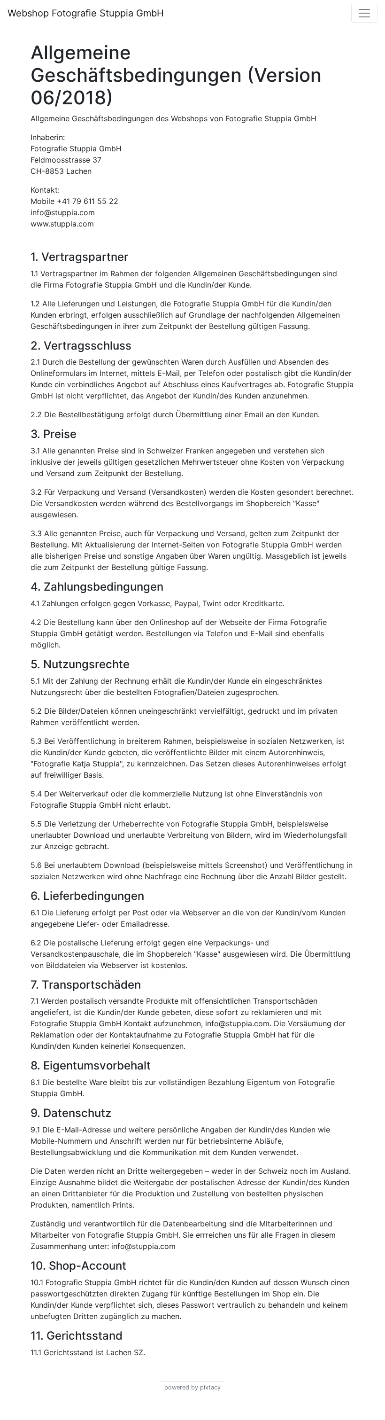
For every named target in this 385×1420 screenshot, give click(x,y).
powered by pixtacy (192, 1387)
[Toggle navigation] (364, 13)
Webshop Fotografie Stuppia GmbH (86, 13)
